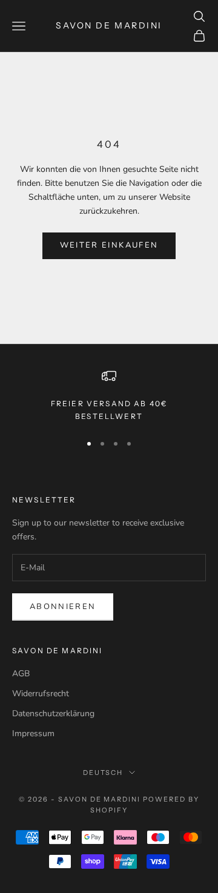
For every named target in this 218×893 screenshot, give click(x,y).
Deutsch (103, 772)
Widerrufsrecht (40, 693)
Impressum (33, 733)
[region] (109, 396)
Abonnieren (63, 606)
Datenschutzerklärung (53, 713)
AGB (21, 673)
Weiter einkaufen (109, 245)
